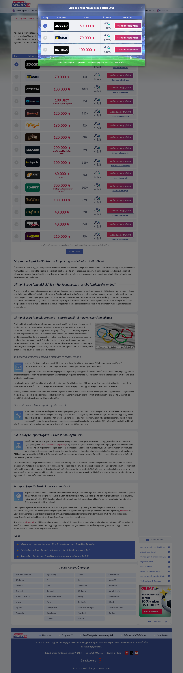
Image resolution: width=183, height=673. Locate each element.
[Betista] (61, 50)
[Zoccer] (61, 26)
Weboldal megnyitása (127, 25)
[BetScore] (61, 38)
